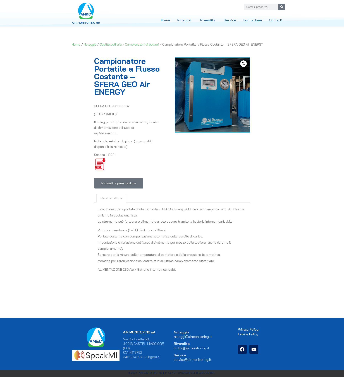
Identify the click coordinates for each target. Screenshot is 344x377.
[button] (243, 63)
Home (165, 20)
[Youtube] (253, 349)
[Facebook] (242, 349)
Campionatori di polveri (142, 44)
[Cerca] (281, 7)
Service (230, 20)
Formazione (252, 20)
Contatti (275, 20)
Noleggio (184, 20)
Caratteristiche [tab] (111, 198)
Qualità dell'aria (111, 44)
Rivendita (207, 20)
